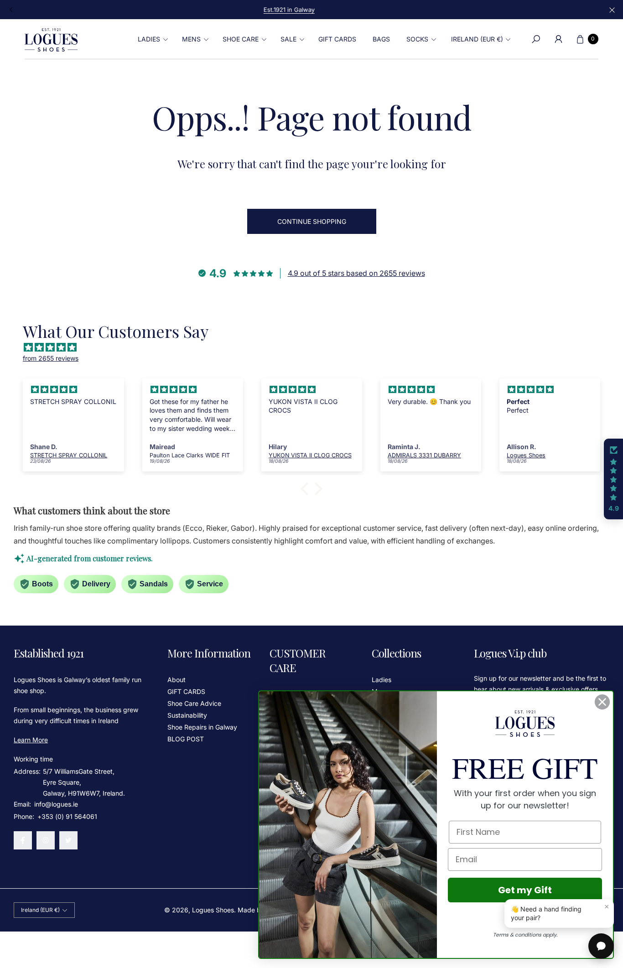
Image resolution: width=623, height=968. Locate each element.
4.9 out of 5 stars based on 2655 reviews (356, 273)
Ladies (381, 679)
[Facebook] (23, 840)
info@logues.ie (55, 804)
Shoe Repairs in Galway (202, 727)
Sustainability (187, 715)
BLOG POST (185, 739)
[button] (152, 39)
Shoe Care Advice (194, 703)
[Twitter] (68, 840)
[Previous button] (11, 9)
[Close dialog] (602, 702)
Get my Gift (525, 890)
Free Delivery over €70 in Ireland (311, 9)
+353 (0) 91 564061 (67, 816)
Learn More (31, 740)
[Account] (559, 39)
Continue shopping (311, 221)
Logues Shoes (213, 910)
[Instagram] (45, 840)
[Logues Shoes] (51, 39)
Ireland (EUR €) (477, 39)
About (176, 679)
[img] (316, 347)
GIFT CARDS (186, 691)
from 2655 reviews (50, 358)
